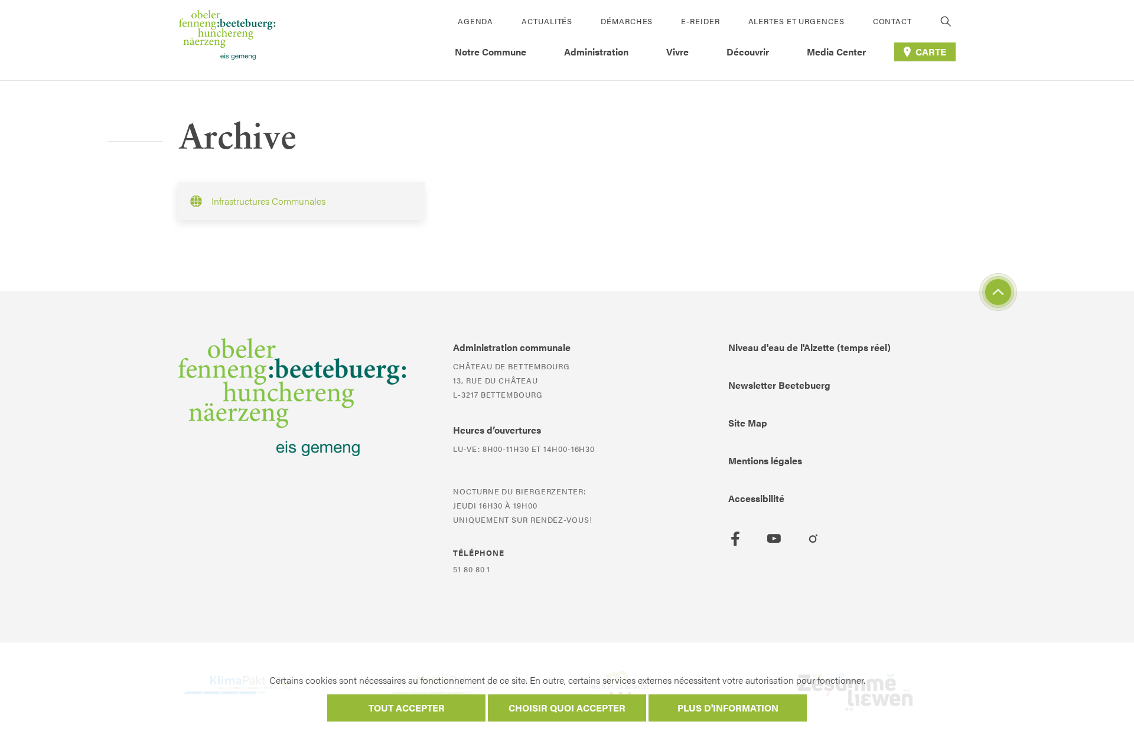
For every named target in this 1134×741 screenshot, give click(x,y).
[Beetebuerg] (227, 40)
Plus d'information (727, 707)
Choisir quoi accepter (567, 707)
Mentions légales (765, 460)
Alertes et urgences (796, 21)
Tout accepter (407, 707)
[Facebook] (735, 539)
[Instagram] (813, 539)
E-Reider (700, 21)
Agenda (475, 21)
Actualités (547, 21)
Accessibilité (756, 498)
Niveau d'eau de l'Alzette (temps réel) (809, 347)
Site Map (747, 422)
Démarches (627, 21)
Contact (892, 21)
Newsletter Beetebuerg (779, 385)
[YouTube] (774, 539)
